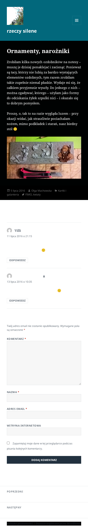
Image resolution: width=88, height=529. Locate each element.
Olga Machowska (41, 190)
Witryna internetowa (24, 425)
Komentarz (16, 339)
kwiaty (37, 194)
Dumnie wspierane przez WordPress (58, 523)
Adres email (17, 409)
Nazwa (13, 392)
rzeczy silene (22, 30)
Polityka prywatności (20, 523)
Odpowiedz (17, 260)
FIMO (28, 194)
